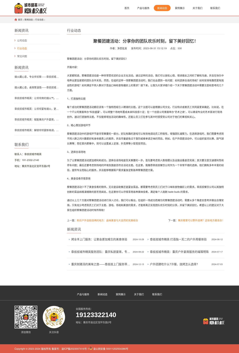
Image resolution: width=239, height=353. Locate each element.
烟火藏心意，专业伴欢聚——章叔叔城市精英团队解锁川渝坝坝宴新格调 (37, 76)
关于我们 (197, 8)
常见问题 (22, 56)
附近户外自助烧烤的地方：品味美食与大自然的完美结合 (107, 220)
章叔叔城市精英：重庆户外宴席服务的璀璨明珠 (179, 252)
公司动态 (22, 40)
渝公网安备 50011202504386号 (110, 348)
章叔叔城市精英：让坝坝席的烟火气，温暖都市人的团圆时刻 (37, 98)
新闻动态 (162, 8)
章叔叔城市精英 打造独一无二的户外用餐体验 (178, 239)
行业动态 (39, 19)
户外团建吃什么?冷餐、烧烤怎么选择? (174, 264)
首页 (126, 8)
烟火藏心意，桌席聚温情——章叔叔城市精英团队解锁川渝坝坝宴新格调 (37, 87)
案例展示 (180, 8)
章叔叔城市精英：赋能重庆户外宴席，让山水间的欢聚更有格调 (37, 119)
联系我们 (215, 8)
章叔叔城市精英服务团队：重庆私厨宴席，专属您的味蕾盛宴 (101, 252)
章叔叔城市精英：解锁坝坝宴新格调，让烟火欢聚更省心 (37, 130)
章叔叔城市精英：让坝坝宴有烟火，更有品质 (37, 108)
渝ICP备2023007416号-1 (75, 348)
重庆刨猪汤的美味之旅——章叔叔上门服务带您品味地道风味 (101, 264)
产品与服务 (143, 8)
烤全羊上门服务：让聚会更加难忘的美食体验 (99, 239)
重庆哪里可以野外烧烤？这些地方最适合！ (201, 220)
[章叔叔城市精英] (31, 7)
